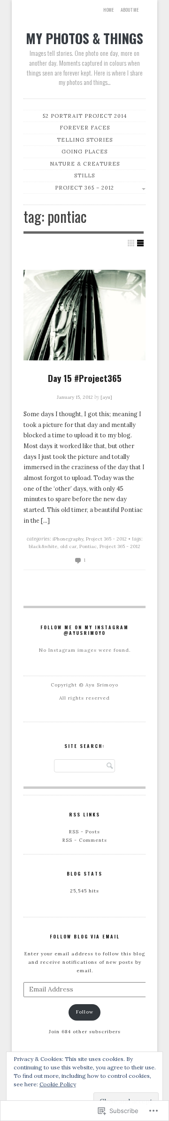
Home (108, 9)
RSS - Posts (84, 832)
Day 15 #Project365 (85, 377)
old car (68, 546)
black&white (43, 546)
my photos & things (84, 38)
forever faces (85, 127)
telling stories (85, 140)
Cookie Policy (57, 1084)
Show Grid (131, 243)
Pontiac (88, 546)
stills (84, 175)
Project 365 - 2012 (106, 539)
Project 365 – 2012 (84, 187)
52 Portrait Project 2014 (85, 116)
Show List (140, 243)
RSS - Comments (84, 840)
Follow (84, 1012)
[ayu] (106, 397)
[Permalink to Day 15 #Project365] (84, 315)
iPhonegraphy (68, 539)
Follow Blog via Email (85, 936)
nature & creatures (85, 163)
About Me (129, 9)
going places (84, 151)
